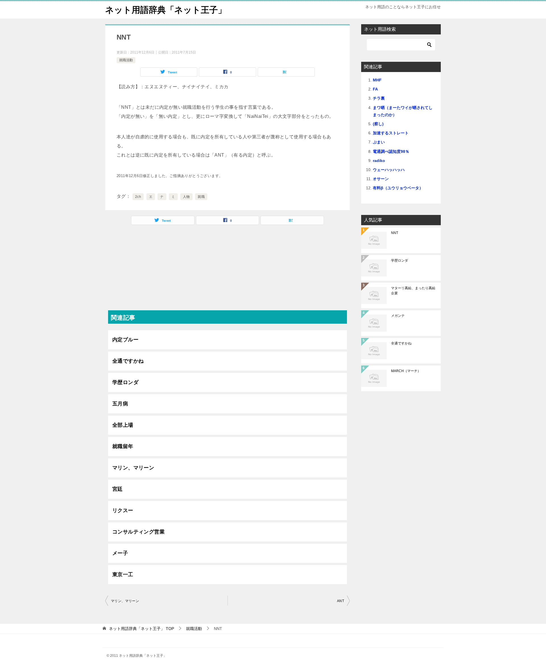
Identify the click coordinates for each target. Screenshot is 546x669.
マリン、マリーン (133, 468)
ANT (340, 601)
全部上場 (122, 425)
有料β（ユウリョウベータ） (398, 188)
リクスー (122, 510)
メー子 (120, 553)
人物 (186, 197)
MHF (377, 80)
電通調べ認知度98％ (391, 151)
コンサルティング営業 (138, 532)
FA (375, 89)
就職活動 (126, 60)
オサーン (381, 179)
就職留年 (122, 446)
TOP (141, 628)
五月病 (120, 404)
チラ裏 (379, 98)
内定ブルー (125, 339)
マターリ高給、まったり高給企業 (413, 290)
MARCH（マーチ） (406, 371)
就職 (201, 197)
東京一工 (122, 574)
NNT (394, 233)
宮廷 (117, 489)
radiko (379, 160)
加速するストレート (391, 133)
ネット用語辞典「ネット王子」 (165, 10)
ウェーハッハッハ (389, 169)
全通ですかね (128, 361)
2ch (138, 197)
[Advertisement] (227, 270)
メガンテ (398, 316)
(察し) (378, 124)
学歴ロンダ (125, 382)
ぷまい (379, 142)
